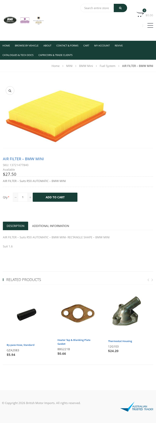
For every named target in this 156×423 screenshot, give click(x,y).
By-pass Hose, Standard (20, 345)
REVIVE (119, 45)
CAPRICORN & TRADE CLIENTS (55, 55)
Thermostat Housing (120, 341)
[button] (10, 90)
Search (120, 8)
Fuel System (107, 66)
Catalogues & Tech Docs (17, 55)
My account (102, 45)
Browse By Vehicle (26, 45)
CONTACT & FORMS (67, 45)
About (47, 45)
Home (6, 45)
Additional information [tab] (50, 226)
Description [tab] (15, 226)
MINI (69, 66)
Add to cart (55, 197)
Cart (86, 45)
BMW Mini (86, 66)
